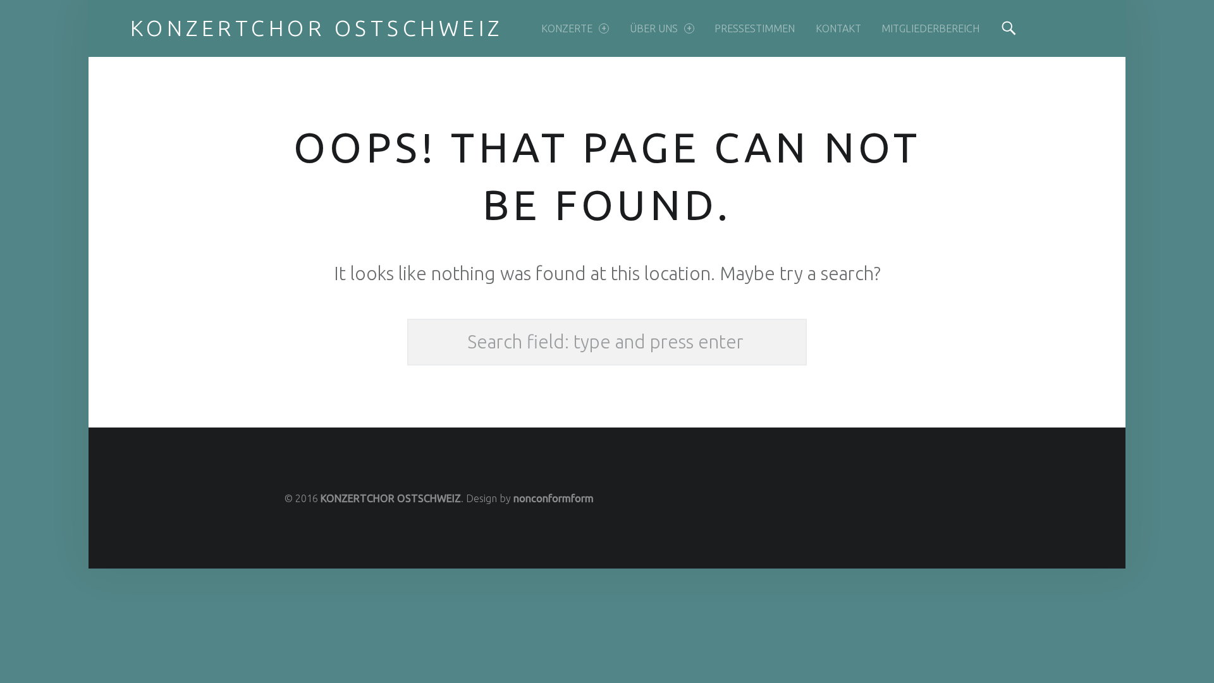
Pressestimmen (754, 28)
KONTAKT (838, 28)
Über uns (654, 28)
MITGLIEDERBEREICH (930, 28)
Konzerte (566, 28)
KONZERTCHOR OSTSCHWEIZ (391, 498)
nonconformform (553, 498)
